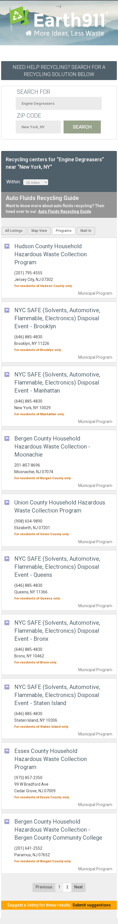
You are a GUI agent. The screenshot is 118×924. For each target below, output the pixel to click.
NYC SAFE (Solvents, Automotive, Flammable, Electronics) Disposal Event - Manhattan (57, 382)
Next (78, 887)
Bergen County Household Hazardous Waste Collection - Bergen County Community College (58, 829)
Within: (14, 182)
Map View (39, 231)
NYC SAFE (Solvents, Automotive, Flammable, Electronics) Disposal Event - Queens (57, 566)
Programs (64, 231)
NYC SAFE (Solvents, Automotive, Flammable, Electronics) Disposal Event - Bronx (57, 630)
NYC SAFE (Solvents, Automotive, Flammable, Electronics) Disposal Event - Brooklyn (57, 318)
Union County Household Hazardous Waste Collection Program (59, 506)
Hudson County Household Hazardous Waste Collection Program (50, 254)
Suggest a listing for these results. (59, 905)
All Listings (14, 231)
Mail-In (85, 231)
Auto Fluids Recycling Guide (64, 211)
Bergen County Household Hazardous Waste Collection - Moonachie (52, 446)
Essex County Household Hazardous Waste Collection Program (50, 759)
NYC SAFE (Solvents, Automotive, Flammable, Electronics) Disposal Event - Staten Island (57, 695)
